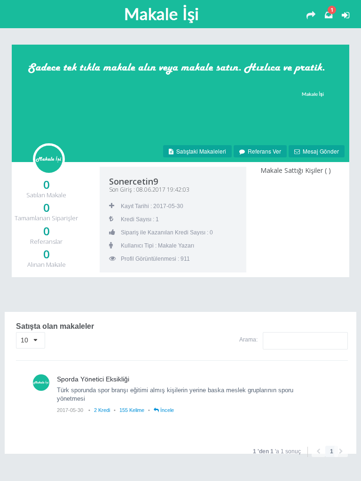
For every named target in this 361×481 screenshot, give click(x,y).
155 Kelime (131, 410)
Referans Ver (263, 151)
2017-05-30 (71, 410)
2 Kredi (102, 410)
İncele (166, 410)
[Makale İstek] (311, 15)
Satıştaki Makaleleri (199, 151)
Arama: (249, 339)
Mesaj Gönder (319, 151)
